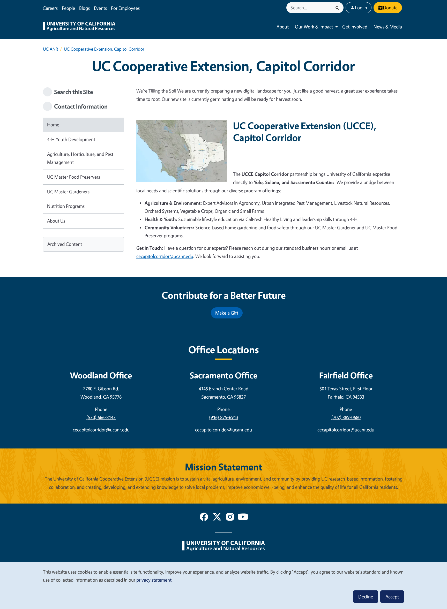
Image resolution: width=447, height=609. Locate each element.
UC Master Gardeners (68, 191)
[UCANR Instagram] (230, 518)
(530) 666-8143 (101, 417)
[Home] (79, 27)
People (68, 8)
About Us (56, 221)
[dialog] (223, 585)
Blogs (84, 8)
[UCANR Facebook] (204, 518)
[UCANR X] (217, 518)
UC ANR (50, 49)
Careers (50, 8)
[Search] (337, 7)
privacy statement (154, 580)
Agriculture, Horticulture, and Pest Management (80, 158)
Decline (365, 596)
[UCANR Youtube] (243, 518)
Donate (390, 7)
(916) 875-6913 (223, 417)
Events (100, 8)
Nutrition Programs (66, 206)
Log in (361, 7)
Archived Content (64, 244)
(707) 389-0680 (346, 417)
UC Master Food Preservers (73, 177)
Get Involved (354, 27)
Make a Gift (226, 313)
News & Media (388, 27)
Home (53, 124)
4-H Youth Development (71, 139)
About (283, 27)
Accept (392, 596)
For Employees (125, 8)
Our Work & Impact (314, 27)
